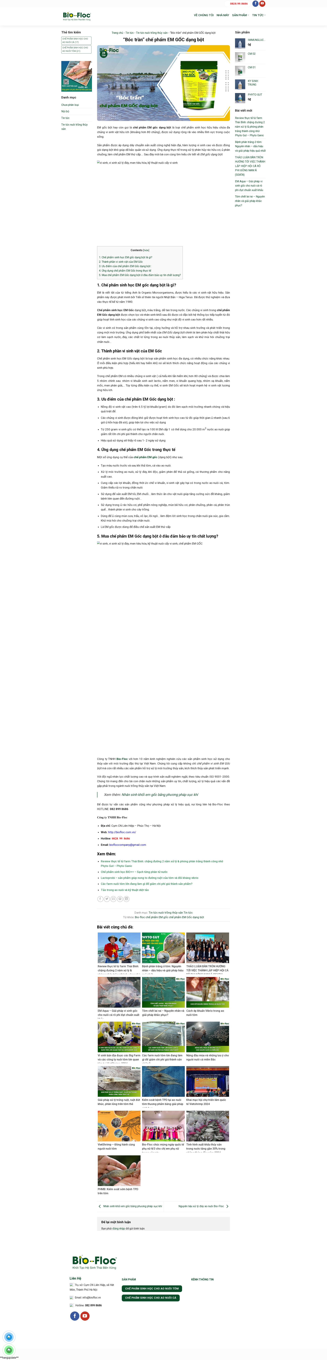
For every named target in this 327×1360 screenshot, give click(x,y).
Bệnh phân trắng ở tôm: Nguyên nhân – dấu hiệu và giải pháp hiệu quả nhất (250, 146)
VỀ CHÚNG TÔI (204, 15)
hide (146, 250)
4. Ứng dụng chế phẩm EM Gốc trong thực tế (125, 270)
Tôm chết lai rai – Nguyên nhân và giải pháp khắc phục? (250, 201)
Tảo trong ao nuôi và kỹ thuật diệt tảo (125, 890)
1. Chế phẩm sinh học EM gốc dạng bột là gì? (125, 257)
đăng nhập (118, 1228)
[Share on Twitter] (107, 899)
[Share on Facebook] (100, 899)
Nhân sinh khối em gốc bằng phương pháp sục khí (160, 795)
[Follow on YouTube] (262, 4)
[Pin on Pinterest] (120, 899)
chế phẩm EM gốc (157, 917)
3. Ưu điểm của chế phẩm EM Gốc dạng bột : (125, 266)
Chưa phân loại (70, 104)
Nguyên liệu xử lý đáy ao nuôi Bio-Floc (201, 1206)
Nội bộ (65, 111)
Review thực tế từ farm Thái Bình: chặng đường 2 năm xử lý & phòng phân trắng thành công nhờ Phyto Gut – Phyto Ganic (250, 126)
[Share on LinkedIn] (126, 899)
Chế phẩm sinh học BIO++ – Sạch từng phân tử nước (134, 872)
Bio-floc (140, 917)
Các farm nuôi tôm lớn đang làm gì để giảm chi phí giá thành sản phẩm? (146, 883)
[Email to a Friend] (113, 899)
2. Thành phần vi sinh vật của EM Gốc (121, 261)
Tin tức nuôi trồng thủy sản (74, 127)
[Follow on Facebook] (255, 4)
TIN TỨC (257, 15)
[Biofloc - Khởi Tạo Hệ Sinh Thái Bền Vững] (76, 16)
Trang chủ (117, 32)
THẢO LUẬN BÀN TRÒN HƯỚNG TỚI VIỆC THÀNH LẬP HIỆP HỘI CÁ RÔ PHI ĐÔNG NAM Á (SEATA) (250, 166)
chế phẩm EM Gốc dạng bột (186, 917)
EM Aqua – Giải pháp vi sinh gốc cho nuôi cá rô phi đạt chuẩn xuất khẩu (249, 186)
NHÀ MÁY (223, 15)
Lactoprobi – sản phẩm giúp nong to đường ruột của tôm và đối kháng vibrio (149, 878)
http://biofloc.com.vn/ (122, 832)
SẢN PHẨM (239, 15)
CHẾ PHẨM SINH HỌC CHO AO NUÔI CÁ (75, 40)
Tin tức (65, 118)
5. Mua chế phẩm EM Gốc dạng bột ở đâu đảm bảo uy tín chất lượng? (140, 275)
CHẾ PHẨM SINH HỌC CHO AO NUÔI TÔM (75, 49)
